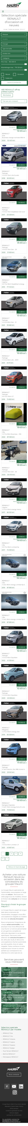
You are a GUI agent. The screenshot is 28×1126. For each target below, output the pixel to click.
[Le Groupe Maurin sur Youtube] (14, 1086)
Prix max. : (4, 62)
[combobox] (14, 34)
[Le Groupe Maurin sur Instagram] (14, 1092)
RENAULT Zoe (8, 1033)
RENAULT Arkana (9, 1039)
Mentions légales (14, 1113)
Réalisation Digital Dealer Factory (14, 1106)
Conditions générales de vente (14, 1110)
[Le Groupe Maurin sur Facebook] (6, 1086)
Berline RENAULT (9, 1054)
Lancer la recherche (14, 82)
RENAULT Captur (9, 1042)
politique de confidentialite (14, 1115)
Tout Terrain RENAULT (10, 1051)
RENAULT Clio (8, 1036)
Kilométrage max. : (7, 67)
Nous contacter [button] (14, 1074)
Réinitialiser (7, 95)
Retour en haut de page (16, 867)
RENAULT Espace (9, 1045)
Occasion (20, 74)
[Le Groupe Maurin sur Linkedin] (21, 1086)
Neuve (7, 74)
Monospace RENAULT (10, 1057)
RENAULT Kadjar (9, 1048)
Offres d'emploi (14, 1108)
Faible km (8, 78)
